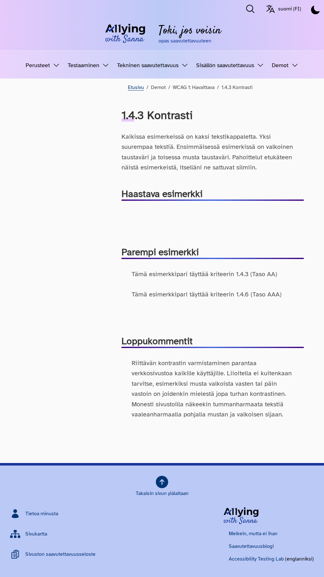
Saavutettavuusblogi (251, 546)
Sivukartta (36, 534)
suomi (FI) (289, 9)
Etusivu (136, 87)
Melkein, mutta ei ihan (253, 533)
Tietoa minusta (41, 513)
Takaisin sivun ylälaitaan (162, 493)
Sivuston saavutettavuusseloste (60, 554)
